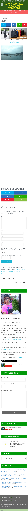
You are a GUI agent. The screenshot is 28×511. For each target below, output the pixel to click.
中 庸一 (14, 471)
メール (3, 236)
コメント (3, 216)
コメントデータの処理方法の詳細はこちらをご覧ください (13, 271)
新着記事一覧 (6, 497)
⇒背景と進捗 (8, 349)
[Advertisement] (14, 123)
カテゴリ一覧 (16, 497)
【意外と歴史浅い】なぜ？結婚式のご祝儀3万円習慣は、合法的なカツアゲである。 (13, 474)
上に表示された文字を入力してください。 (11, 255)
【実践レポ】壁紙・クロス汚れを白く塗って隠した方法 (13, 478)
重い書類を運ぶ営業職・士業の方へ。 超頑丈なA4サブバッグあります (14, 11)
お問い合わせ (6, 500)
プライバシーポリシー (18, 500)
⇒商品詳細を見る (14, 42)
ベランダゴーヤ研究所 (14, 6)
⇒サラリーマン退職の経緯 (13, 339)
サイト (3, 242)
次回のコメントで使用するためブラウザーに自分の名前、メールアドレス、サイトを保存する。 (13, 248)
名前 (2, 231)
